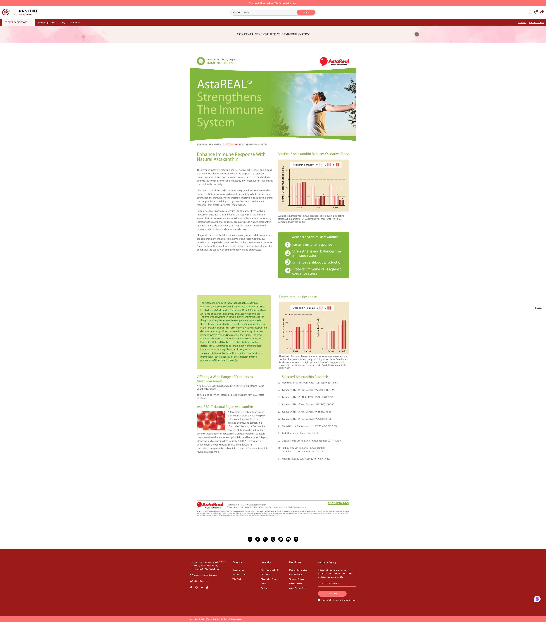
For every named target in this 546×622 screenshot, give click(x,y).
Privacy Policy (295, 583)
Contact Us (75, 22)
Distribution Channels (270, 579)
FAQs (263, 583)
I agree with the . (338, 600)
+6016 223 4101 (537, 22)
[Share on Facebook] (250, 539)
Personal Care (238, 574)
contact (523, 22)
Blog (63, 22)
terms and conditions (345, 600)
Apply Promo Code (297, 588)
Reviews (264, 588)
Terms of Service (296, 579)
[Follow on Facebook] (191, 587)
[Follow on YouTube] (202, 587)
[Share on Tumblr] (273, 539)
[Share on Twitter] (257, 539)
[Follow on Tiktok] (207, 587)
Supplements (238, 570)
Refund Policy (295, 574)
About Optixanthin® (269, 570)
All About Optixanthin (46, 22)
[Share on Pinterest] (265, 539)
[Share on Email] (288, 539)
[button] (537, 599)
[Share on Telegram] (280, 539)
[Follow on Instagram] (196, 587)
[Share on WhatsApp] (296, 539)
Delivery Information (298, 570)
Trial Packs (237, 579)
